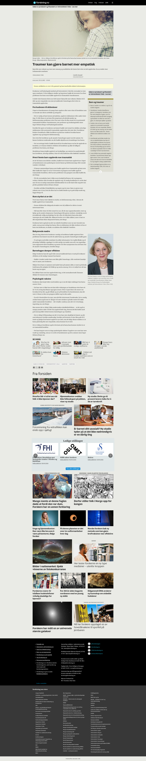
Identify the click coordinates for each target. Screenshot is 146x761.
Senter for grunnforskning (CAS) (99, 707)
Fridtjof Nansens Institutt (42, 715)
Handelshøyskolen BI (41, 717)
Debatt (90, 2)
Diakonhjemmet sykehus (42, 699)
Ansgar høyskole (40, 693)
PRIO (92, 695)
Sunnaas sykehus (95, 719)
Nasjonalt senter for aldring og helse (72, 710)
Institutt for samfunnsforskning (43, 732)
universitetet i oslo (53, 364)
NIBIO (37, 747)
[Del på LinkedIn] (39, 367)
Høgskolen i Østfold (40, 724)
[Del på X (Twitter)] (36, 367)
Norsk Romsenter (67, 742)
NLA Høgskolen (67, 693)
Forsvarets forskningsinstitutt (43, 711)
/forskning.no (95, 647)
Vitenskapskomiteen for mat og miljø (100, 752)
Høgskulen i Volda (40, 726)
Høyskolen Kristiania (41, 730)
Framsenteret (39, 713)
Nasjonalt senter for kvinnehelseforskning (73, 715)
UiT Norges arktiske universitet (98, 728)
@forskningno (95, 644)
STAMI (92, 713)
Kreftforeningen (39, 737)
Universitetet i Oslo (95, 737)
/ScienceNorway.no (97, 653)
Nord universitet (67, 723)
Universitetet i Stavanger (97, 739)
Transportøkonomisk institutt (98, 726)
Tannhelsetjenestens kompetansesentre (100, 724)
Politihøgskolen (95, 693)
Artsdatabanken (39, 697)
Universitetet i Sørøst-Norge (97, 741)
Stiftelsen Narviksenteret (97, 717)
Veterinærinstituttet (95, 747)
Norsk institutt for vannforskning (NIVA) (73, 748)
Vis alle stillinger (73, 469)
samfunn (64, 364)
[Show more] (100, 172)
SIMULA (93, 703)
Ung (95, 2)
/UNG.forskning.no (97, 650)
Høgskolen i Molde (40, 722)
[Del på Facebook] (34, 367)
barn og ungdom (38, 364)
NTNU (64, 702)
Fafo (37, 705)
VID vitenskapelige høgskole (98, 749)
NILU (37, 753)
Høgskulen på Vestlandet (42, 728)
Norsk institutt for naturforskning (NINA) (73, 746)
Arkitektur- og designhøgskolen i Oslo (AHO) (47, 695)
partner (72, 364)
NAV (37, 745)
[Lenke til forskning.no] (59, 2)
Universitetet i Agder (96, 730)
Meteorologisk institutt (41, 742)
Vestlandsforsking (95, 745)
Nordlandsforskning (68, 725)
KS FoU (37, 734)
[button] (35, 455)
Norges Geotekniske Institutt (70, 727)
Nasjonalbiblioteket (68, 705)
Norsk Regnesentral (68, 740)
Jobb (106, 2)
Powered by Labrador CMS (73, 758)
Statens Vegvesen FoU (96, 715)
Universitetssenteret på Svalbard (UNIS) (100, 743)
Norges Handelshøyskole (69, 729)
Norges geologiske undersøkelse (71, 733)
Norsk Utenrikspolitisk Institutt (71, 744)
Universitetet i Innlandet (97, 734)
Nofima (65, 721)
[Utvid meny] (112, 2)
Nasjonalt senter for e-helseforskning (72, 713)
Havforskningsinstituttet (42, 719)
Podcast (101, 2)
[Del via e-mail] (42, 367)
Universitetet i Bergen (96, 732)
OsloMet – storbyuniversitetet (70, 751)
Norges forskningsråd (68, 731)
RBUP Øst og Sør (95, 697)
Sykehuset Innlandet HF (96, 722)
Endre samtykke (41, 683)
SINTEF (92, 705)
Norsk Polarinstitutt (68, 738)
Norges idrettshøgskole (69, 736)
